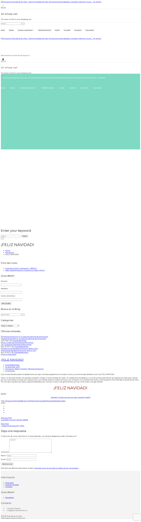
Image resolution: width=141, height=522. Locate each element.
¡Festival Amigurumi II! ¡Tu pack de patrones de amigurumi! (23, 339)
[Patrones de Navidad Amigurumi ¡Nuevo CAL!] (19, 349)
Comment (5, 452)
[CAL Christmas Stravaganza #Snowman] (17, 343)
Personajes (50, 401)
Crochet (28, 401)
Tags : (3, 401)
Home (7, 251)
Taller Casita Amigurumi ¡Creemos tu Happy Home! (25, 270)
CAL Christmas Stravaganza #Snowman (16, 345)
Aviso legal (9, 483)
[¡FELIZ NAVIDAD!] (9, 354)
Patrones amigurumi (36, 369)
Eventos (23, 369)
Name (4, 456)
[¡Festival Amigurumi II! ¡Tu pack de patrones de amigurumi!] (24, 337)
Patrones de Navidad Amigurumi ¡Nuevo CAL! (18, 351)
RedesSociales (59, 401)
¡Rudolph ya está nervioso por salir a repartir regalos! (70, 397)
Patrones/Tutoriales (38, 401)
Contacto (8, 487)
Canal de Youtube (12, 485)
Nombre (4, 281)
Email (3, 459)
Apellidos (4, 289)
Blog (23, 401)
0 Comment (10, 371)
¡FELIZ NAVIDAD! (12, 359)
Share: (3, 403)
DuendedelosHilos (19, 341)
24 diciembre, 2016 (12, 367)
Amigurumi (9, 253)
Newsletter (9, 498)
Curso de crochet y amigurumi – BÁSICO (21, 268)
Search (25, 236)
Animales (17, 401)
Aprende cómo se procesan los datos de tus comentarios (56, 468)
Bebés (17, 369)
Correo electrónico (8, 296)
